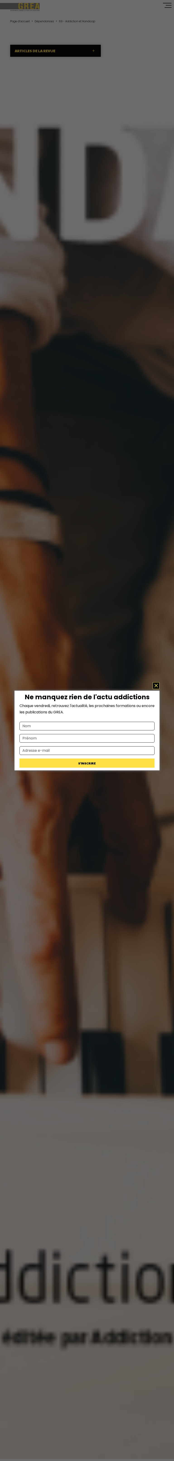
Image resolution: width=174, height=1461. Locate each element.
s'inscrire (87, 763)
